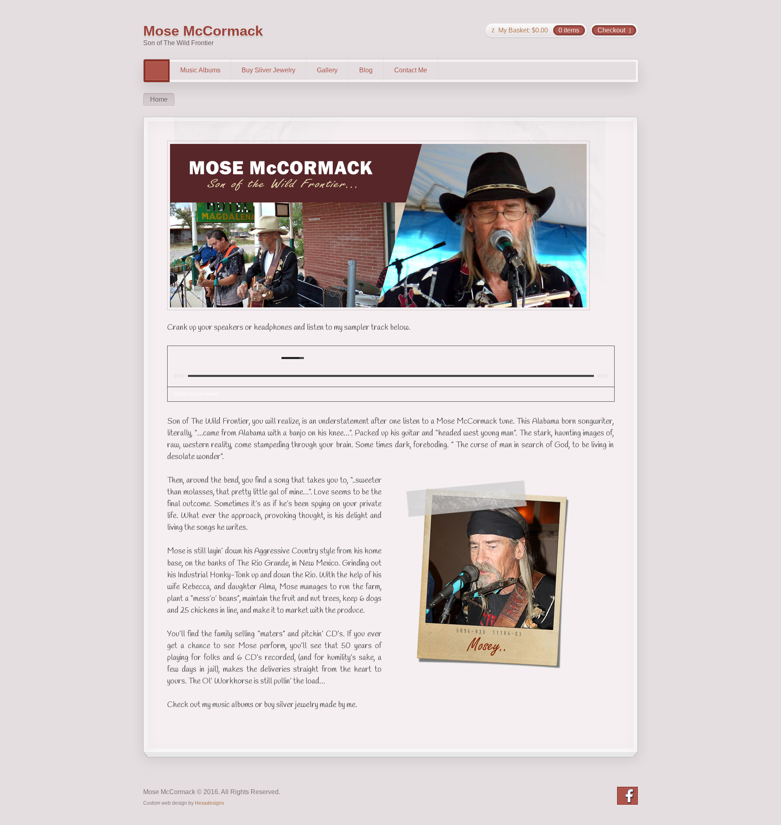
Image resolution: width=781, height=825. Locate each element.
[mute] (277, 358)
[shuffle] (181, 358)
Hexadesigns (209, 803)
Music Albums (200, 70)
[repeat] (193, 358)
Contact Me (410, 70)
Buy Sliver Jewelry (268, 70)
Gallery (327, 70)
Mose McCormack (203, 31)
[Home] (157, 70)
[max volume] (311, 358)
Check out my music (196, 394)
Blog (366, 70)
